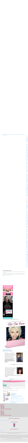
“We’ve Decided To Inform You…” (14, 397)
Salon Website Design (27, 180)
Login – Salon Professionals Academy (5, 415)
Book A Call (2, 404)
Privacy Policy (2, 406)
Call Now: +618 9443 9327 (26, 199)
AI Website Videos (27, 159)
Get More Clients (27, 162)
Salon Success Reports (27, 192)
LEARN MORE (13, 393)
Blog (26, 137)
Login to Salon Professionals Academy (5, 420)
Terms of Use (2, 407)
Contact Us (2, 405)
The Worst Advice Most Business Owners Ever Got (16, 395)
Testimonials (2, 414)
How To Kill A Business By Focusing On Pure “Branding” (17, 396)
